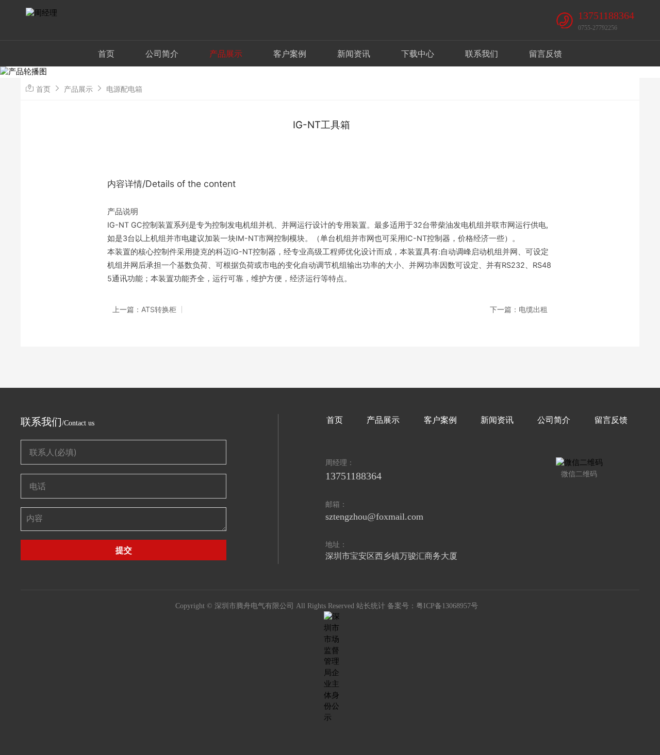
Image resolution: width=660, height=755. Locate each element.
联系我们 (481, 53)
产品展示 (225, 53)
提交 (124, 550)
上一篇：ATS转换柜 (144, 309)
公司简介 (161, 53)
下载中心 (417, 53)
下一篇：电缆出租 (519, 309)
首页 (106, 53)
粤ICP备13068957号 (447, 606)
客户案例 (289, 53)
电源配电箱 (124, 88)
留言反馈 (545, 53)
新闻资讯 (353, 53)
